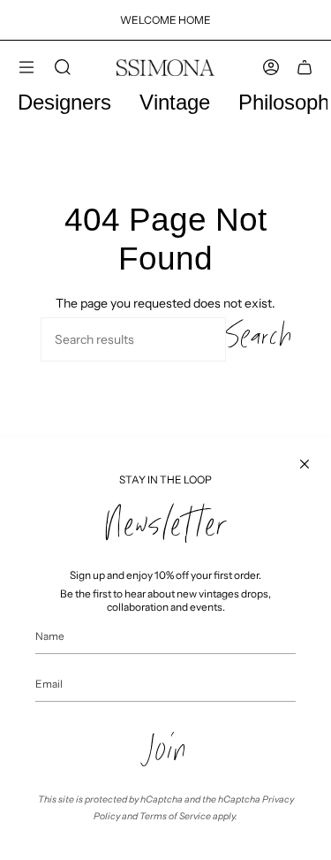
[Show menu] (26, 67)
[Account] (271, 67)
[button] (62, 67)
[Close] (304, 464)
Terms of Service (175, 816)
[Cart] (304, 67)
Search (258, 339)
